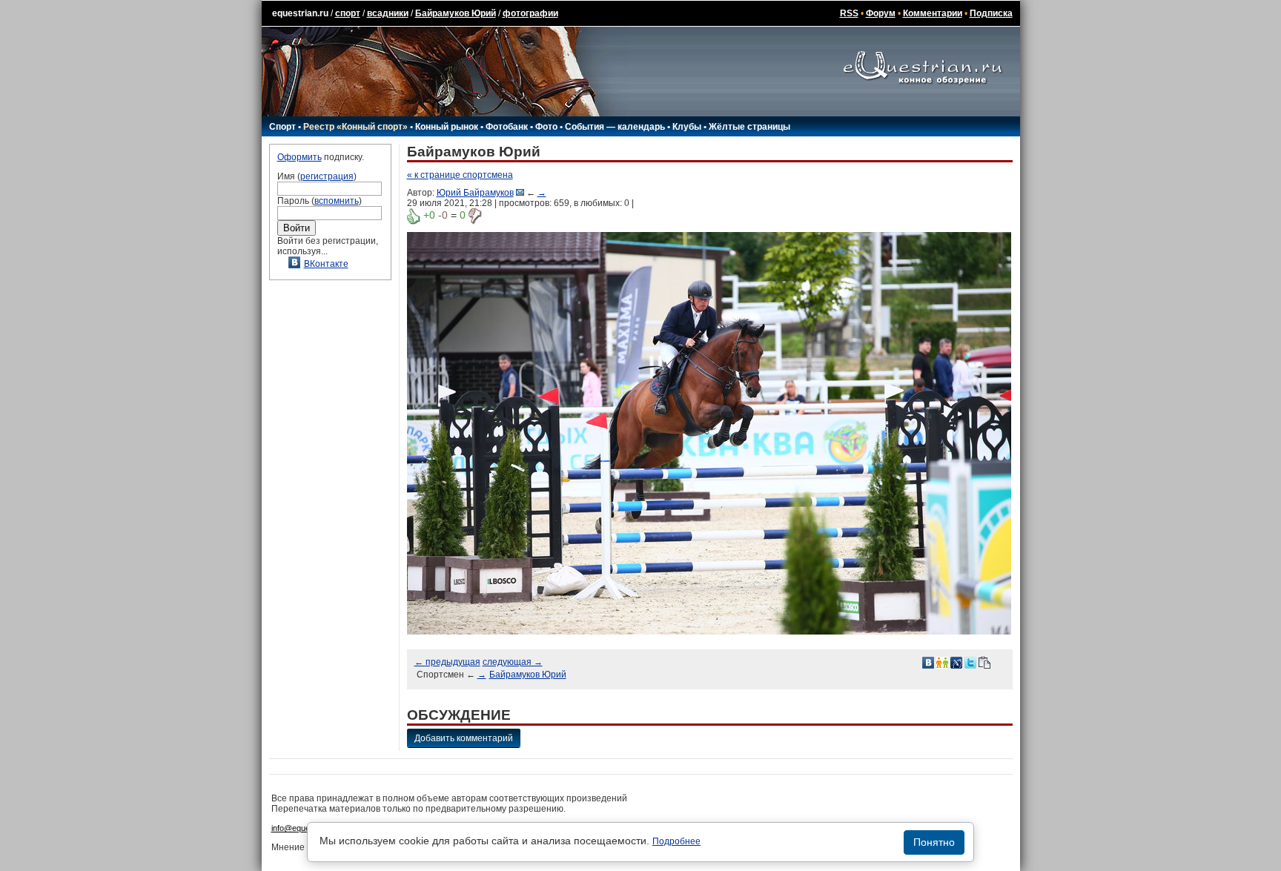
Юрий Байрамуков (475, 193)
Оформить (299, 157)
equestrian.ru (300, 13)
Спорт (282, 127)
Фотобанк (507, 127)
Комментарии (932, 13)
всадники (387, 13)
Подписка (991, 13)
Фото (546, 127)
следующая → (513, 662)
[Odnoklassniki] (942, 662)
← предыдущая (447, 662)
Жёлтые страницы (749, 127)
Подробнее (676, 841)
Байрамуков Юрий (455, 13)
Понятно (934, 842)
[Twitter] (970, 662)
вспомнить (336, 201)
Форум (881, 13)
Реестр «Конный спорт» (355, 127)
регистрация (327, 176)
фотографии (530, 13)
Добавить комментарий (463, 738)
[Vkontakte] (928, 662)
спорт (347, 13)
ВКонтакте (326, 264)
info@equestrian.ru (305, 828)
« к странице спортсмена (460, 175)
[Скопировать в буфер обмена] (984, 662)
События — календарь (615, 127)
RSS (849, 13)
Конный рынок (446, 127)
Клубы (686, 127)
